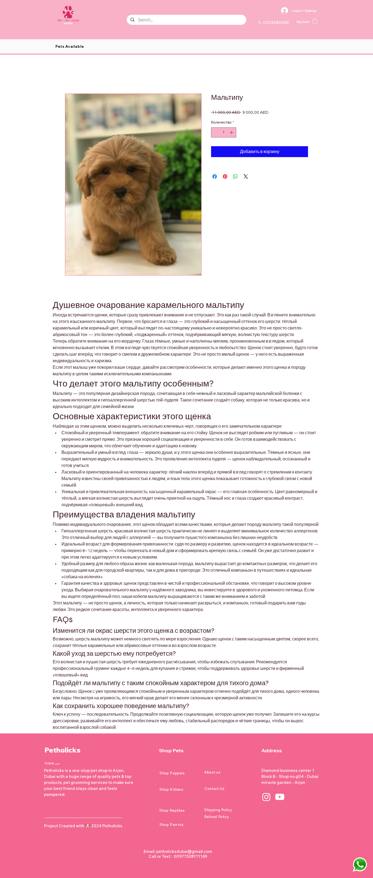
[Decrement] (215, 132)
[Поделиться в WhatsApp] (235, 176)
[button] (314, 21)
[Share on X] (245, 176)
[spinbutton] (224, 132)
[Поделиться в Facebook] (214, 176)
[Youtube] (279, 797)
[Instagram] (266, 797)
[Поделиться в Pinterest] (225, 176)
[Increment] (232, 132)
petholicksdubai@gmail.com (184, 851)
